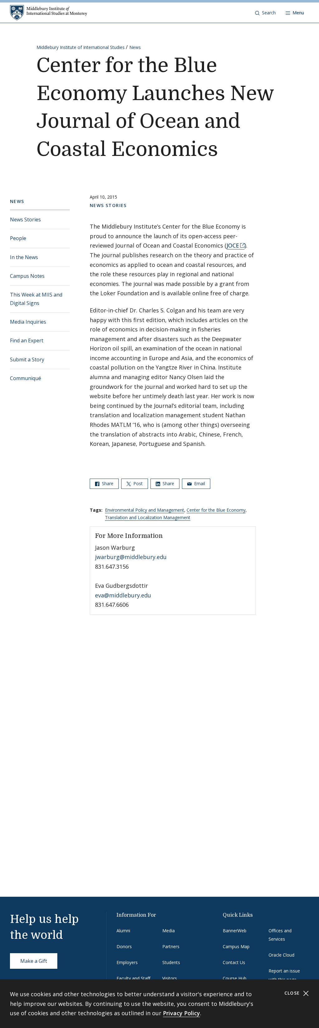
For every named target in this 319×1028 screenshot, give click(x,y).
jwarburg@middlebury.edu (131, 557)
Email (199, 483)
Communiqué (25, 378)
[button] (265, 13)
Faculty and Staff (133, 978)
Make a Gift (33, 961)
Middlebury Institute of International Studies (80, 47)
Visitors (169, 978)
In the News (24, 257)
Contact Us (234, 962)
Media (168, 931)
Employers (127, 962)
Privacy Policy (181, 1013)
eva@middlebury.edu (123, 595)
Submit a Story (27, 359)
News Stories (25, 219)
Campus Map (236, 946)
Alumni (123, 931)
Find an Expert (26, 340)
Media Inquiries (28, 321)
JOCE (232, 245)
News (135, 47)
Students (171, 962)
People (18, 238)
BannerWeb (234, 931)
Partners (170, 946)
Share (107, 483)
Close (293, 993)
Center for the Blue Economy (216, 510)
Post (137, 483)
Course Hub (234, 978)
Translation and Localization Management (147, 517)
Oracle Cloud (281, 955)
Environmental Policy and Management (144, 510)
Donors (124, 946)
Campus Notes (27, 276)
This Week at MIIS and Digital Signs (36, 298)
